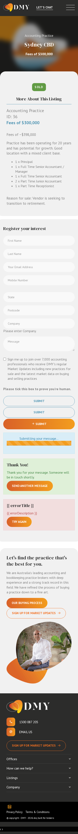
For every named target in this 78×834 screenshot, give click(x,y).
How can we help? (19, 768)
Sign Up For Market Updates (34, 613)
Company (13, 787)
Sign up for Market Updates (34, 745)
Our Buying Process (27, 603)
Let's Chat (44, 7)
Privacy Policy (14, 812)
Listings (12, 778)
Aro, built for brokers (44, 818)
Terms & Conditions (37, 812)
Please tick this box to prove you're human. (37, 389)
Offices (11, 759)
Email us (25, 732)
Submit (39, 401)
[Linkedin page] (10, 807)
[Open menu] (70, 7)
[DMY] (16, 7)
